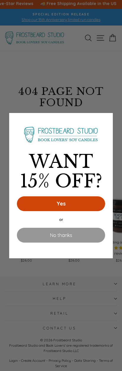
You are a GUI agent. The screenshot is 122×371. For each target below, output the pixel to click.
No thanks (61, 235)
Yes (61, 203)
